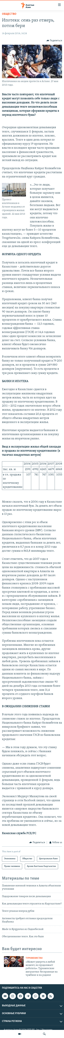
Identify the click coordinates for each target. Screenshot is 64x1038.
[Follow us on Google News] (43, 996)
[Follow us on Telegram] (28, 996)
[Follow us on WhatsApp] (35, 996)
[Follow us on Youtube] (5, 996)
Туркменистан (34, 958)
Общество (9, 14)
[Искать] (44, 1034)
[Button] (54, 41)
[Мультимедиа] (20, 1034)
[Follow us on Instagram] (13, 996)
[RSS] (51, 996)
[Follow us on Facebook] (20, 996)
